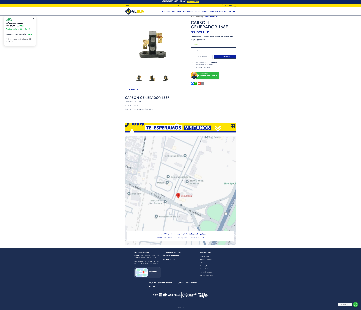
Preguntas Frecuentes (206, 259)
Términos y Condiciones (206, 275)
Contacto (202, 263)
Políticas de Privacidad (206, 272)
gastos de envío (210, 36)
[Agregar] (202, 50)
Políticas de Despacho (206, 269)
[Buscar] (179, 5)
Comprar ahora (225, 57)
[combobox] (151, 5)
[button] (150, 286)
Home (192, 16)
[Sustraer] (193, 50)
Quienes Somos (204, 256)
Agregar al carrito (202, 57)
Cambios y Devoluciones (207, 266)
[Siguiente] (178, 43)
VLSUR (193, 40)
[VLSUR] (134, 11)
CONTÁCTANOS (193, 2)
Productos (199, 16)
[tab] (133, 90)
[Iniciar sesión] (235, 5)
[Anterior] (126, 43)
